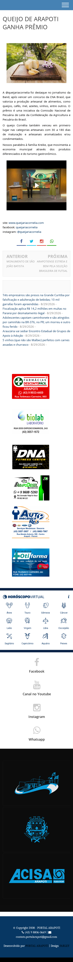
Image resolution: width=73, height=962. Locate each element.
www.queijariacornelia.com (26, 223)
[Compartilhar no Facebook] (21, 241)
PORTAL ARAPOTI (36, 946)
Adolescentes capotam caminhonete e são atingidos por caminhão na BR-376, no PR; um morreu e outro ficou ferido (36, 322)
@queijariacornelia (29, 232)
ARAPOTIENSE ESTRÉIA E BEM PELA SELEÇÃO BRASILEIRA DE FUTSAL (52, 266)
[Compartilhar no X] (31, 241)
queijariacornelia (26, 227)
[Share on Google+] (41, 241)
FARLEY (64, 946)
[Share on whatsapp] (51, 241)
